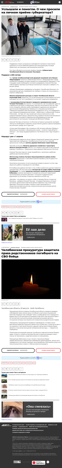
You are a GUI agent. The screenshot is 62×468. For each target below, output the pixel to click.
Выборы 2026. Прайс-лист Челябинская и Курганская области (27, 430)
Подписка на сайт (52, 424)
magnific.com (4, 300)
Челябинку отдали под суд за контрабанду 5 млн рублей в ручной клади (26, 385)
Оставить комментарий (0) (48, 194)
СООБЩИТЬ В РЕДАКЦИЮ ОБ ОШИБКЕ (21, 432)
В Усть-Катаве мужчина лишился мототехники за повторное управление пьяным (28, 379)
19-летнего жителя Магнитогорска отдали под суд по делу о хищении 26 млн (27, 390)
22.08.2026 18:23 (5, 247)
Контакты (14, 426)
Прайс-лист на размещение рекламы (38, 426)
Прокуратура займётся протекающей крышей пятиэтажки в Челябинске (26, 395)
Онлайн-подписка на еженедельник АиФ (36, 424)
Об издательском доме (18, 424)
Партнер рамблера (26, 461)
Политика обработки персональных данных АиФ (25, 428)
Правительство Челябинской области (11, 56)
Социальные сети (23, 426)
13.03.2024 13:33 (5, 6)
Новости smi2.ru (6, 242)
